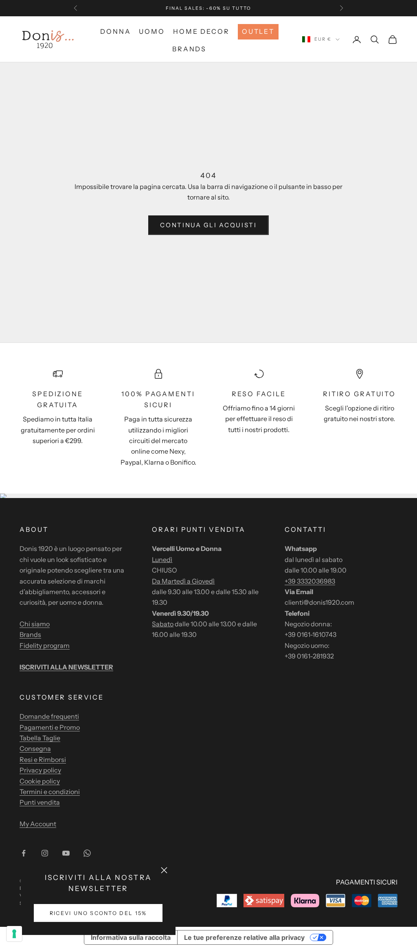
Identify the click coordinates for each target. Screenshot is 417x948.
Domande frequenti (49, 716)
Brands (189, 49)
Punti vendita (40, 802)
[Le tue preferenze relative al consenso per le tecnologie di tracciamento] (14, 933)
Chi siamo (35, 624)
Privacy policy (40, 770)
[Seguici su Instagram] (45, 853)
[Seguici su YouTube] (66, 853)
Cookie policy (40, 781)
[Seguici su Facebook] (24, 853)
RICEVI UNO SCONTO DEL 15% (98, 913)
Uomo (152, 31)
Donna (115, 31)
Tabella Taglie (40, 738)
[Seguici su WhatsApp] (87, 853)
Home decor (201, 31)
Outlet (258, 31)
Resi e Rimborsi (43, 759)
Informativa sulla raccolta (131, 937)
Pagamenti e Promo (50, 727)
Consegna (35, 748)
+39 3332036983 (310, 581)
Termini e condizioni (50, 792)
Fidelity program (45, 645)
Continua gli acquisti (208, 225)
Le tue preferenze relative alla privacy (244, 937)
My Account (38, 824)
